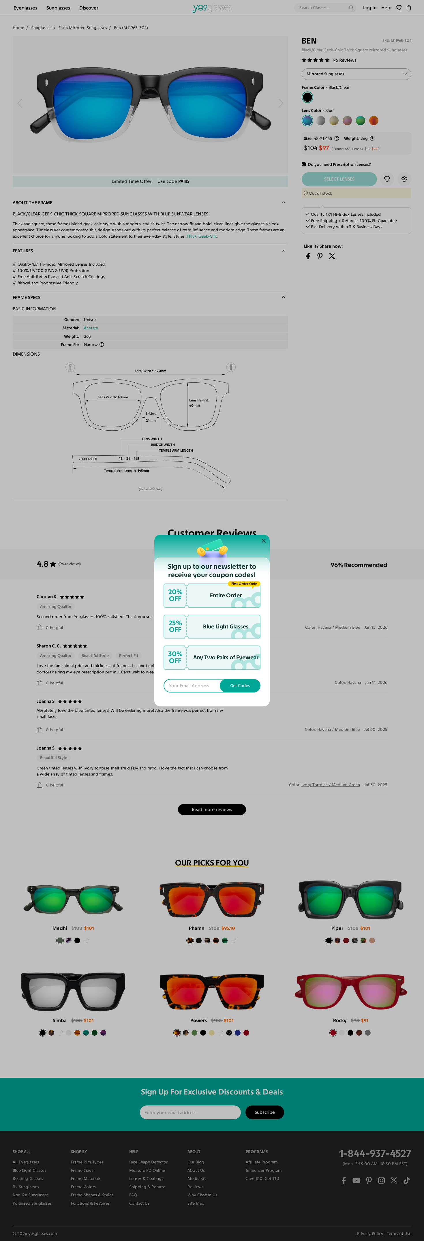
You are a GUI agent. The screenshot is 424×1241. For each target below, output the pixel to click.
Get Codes (240, 685)
